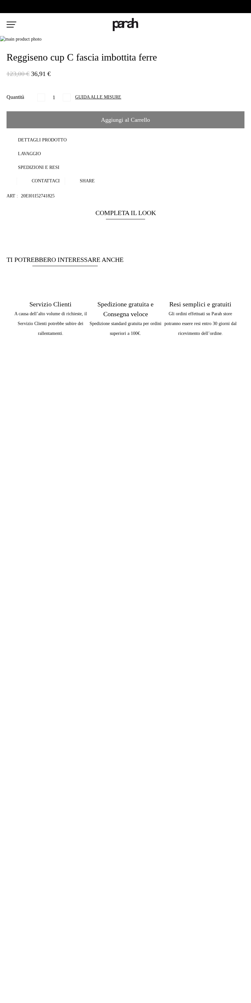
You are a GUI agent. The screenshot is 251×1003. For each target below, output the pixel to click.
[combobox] (75, 26)
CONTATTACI (45, 180)
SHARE (86, 180)
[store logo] (125, 24)
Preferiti (227, 24)
